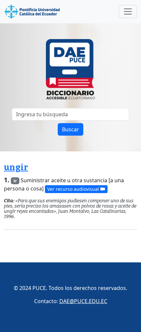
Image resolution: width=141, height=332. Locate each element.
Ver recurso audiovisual (73, 189)
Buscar (70, 129)
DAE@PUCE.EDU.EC (83, 301)
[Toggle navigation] (128, 11)
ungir (16, 167)
